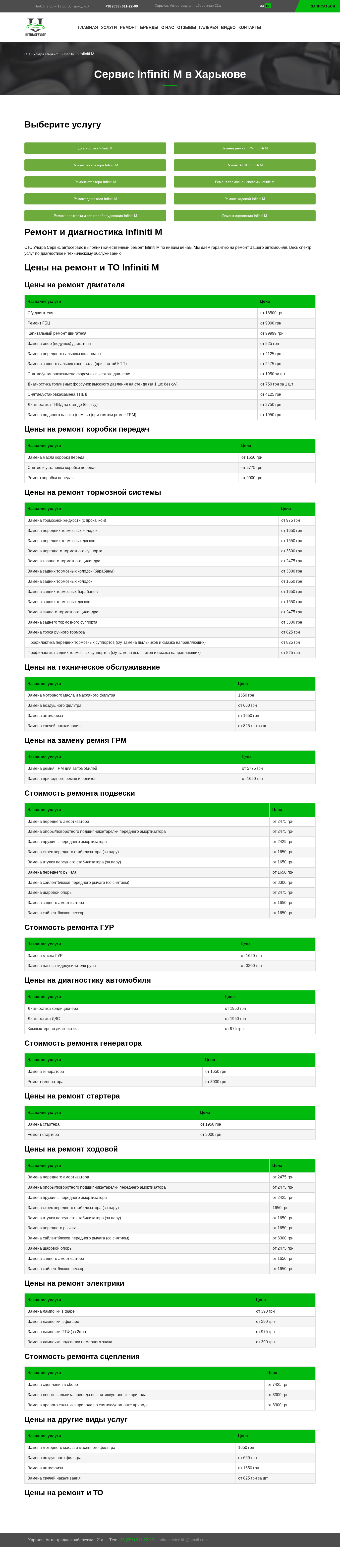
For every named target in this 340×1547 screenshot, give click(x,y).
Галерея (208, 27)
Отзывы (186, 27)
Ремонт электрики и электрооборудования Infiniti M (95, 216)
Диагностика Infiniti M (95, 148)
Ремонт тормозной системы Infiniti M (245, 182)
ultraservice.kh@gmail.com (184, 1540)
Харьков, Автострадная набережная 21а (188, 5)
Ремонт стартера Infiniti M (95, 182)
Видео (228, 27)
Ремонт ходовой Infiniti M (245, 199)
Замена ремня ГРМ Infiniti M (245, 148)
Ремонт (128, 27)
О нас (167, 27)
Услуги (109, 27)
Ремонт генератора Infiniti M (95, 165)
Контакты (249, 27)
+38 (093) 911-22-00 (121, 6)
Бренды (149, 27)
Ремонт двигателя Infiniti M (95, 199)
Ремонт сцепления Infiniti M (244, 216)
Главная (88, 27)
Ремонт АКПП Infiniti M (245, 165)
